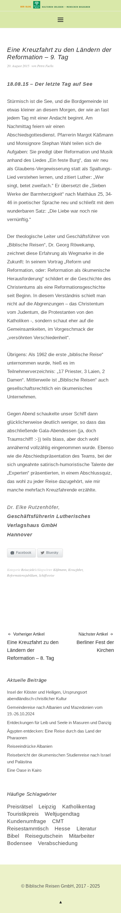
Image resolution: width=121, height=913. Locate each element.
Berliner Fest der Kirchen (95, 642)
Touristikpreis (23, 814)
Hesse (62, 829)
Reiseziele (27, 569)
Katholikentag (78, 807)
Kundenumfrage (26, 821)
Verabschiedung (58, 843)
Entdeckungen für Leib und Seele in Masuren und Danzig (59, 722)
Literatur (86, 829)
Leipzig (47, 807)
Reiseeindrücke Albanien (29, 746)
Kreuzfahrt (75, 569)
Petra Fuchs (45, 65)
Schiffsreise (46, 575)
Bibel (13, 836)
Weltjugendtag (62, 814)
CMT (58, 821)
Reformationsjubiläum (22, 575)
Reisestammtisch (28, 829)
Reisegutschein (44, 836)
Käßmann (59, 569)
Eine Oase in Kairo (24, 770)
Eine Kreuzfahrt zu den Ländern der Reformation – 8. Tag (33, 646)
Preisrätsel (20, 807)
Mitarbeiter (81, 836)
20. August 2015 (18, 65)
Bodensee (19, 843)
